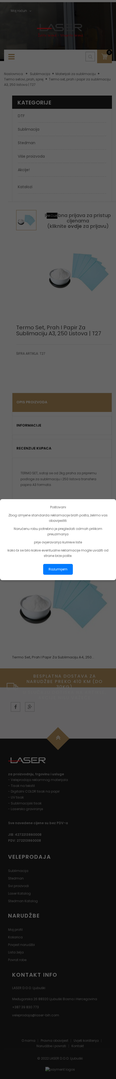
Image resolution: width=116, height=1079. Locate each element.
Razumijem (58, 569)
